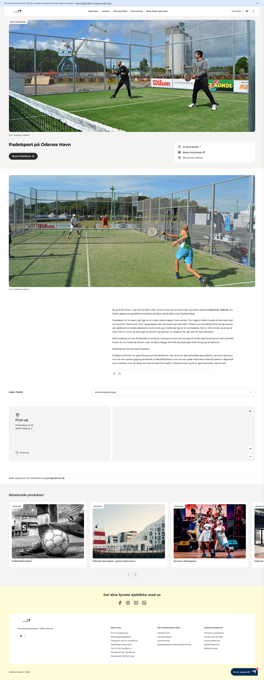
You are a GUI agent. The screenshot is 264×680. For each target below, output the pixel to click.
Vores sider (236, 11)
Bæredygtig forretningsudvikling (174, 644)
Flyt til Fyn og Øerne (121, 648)
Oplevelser (93, 11)
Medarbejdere (165, 637)
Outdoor (106, 11)
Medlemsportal (211, 644)
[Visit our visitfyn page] (128, 602)
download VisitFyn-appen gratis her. (94, 3)
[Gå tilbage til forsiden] (17, 11)
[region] (183, 433)
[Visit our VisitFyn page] (119, 602)
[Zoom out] (250, 456)
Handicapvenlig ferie (121, 644)
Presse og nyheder (213, 637)
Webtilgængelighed (121, 637)
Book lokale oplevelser (157, 11)
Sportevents (164, 640)
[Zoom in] (250, 448)
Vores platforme (212, 640)
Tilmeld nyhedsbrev (214, 633)
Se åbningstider (191, 147)
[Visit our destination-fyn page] (144, 602)
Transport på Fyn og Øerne (124, 640)
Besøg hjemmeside (192, 152)
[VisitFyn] (26, 620)
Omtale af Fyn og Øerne (123, 652)
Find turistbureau (119, 633)
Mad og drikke (120, 11)
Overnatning (136, 11)
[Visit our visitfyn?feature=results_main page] (136, 602)
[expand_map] (250, 411)
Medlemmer (164, 633)
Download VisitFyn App (122, 656)
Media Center (211, 648)
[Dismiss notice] (257, 3)
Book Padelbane (21, 156)
